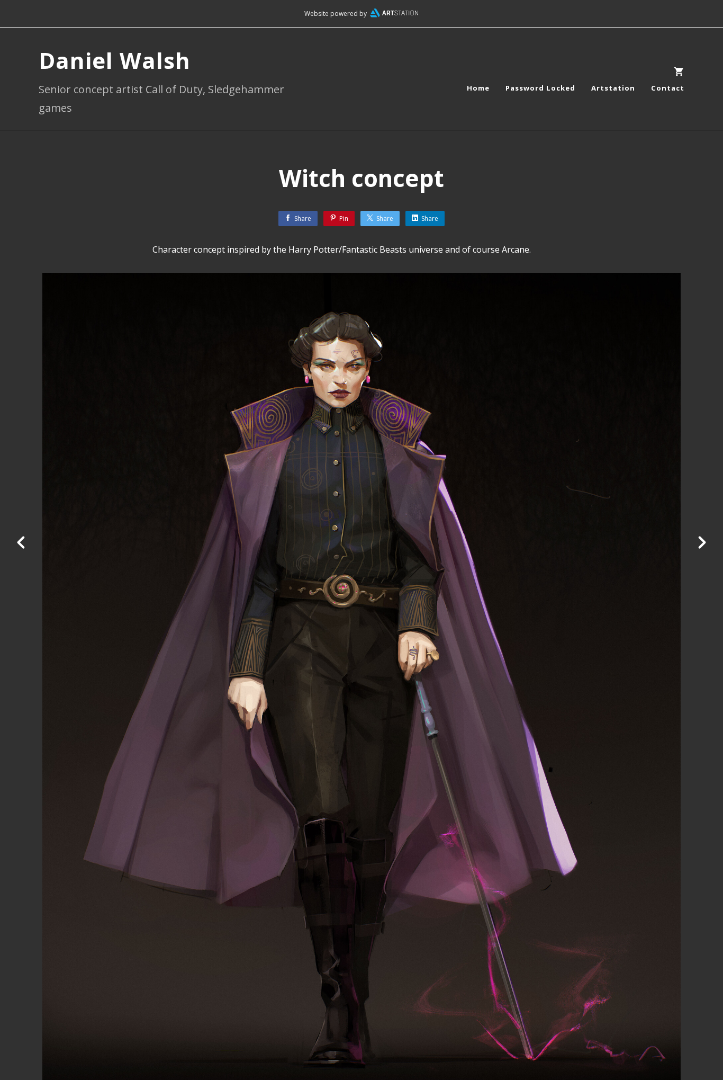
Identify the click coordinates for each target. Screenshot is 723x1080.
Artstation (613, 88)
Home (478, 88)
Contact (667, 88)
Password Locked (540, 88)
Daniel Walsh (115, 60)
